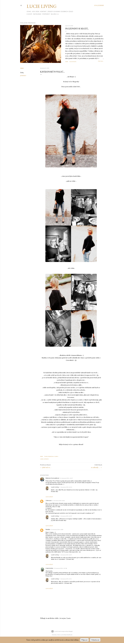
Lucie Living (41, 6)
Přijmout (84, 640)
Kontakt (43, 11)
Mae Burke (69, 634)
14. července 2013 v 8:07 (65, 516)
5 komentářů (72, 61)
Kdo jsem (35, 11)
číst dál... (101, 61)
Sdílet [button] (66, 61)
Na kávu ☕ (55, 14)
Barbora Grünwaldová (52, 478)
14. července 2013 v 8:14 (65, 579)
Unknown (49, 500)
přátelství (23, 75)
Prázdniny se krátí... (77, 28)
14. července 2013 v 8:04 (65, 487)
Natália (48, 529)
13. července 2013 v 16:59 (57, 529)
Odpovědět (49, 496)
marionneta (49, 568)
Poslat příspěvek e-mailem (51, 456)
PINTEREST (46, 14)
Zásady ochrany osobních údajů (60, 11)
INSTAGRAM (37, 14)
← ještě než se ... (45, 467)
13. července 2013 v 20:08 (60, 568)
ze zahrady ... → (96, 467)
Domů (29, 11)
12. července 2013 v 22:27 (66, 478)
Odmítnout (95, 640)
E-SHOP (29, 14)
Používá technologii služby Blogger (63, 631)
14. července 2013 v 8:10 (65, 555)
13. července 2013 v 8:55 (58, 500)
